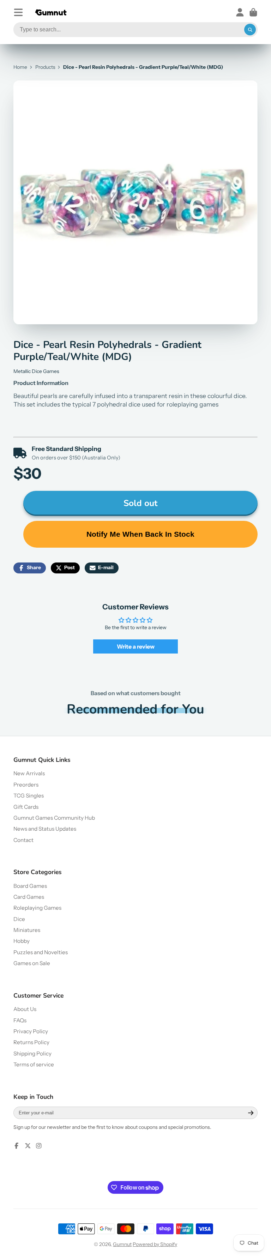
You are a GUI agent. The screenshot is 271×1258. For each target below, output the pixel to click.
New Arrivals (29, 773)
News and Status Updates (44, 828)
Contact (23, 840)
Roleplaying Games (37, 907)
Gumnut (122, 1244)
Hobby (21, 941)
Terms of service (33, 1064)
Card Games (28, 896)
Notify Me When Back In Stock (140, 534)
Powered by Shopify (155, 1244)
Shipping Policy (32, 1053)
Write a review (136, 646)
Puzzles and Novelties (40, 952)
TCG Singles (28, 795)
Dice (19, 919)
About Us (24, 1009)
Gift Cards (25, 806)
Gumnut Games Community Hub (54, 817)
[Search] (250, 30)
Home (20, 67)
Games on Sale (31, 963)
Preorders (25, 784)
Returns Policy (31, 1042)
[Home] (50, 12)
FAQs (19, 1020)
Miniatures (26, 930)
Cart (253, 12)
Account (240, 12)
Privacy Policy (30, 1031)
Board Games (30, 886)
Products (45, 67)
